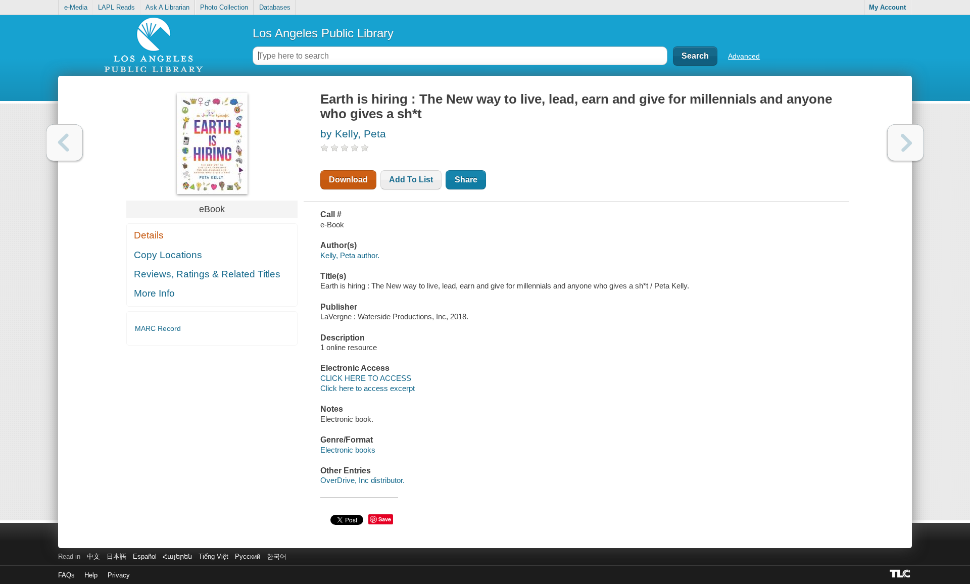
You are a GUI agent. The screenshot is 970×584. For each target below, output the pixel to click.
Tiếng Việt (213, 556)
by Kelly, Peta (353, 133)
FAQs (66, 575)
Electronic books (347, 450)
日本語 (116, 556)
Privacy (119, 575)
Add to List (411, 179)
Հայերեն (177, 556)
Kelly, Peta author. (349, 255)
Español (145, 556)
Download (348, 179)
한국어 (276, 556)
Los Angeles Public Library (323, 33)
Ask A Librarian (167, 7)
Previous (64, 142)
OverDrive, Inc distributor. (362, 480)
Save (384, 519)
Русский (247, 556)
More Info (154, 293)
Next (905, 142)
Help (91, 575)
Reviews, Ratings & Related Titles (207, 274)
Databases (274, 7)
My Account (887, 7)
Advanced (744, 56)
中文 (93, 556)
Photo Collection (224, 7)
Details (149, 235)
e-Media (75, 7)
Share (466, 179)
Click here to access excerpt (367, 388)
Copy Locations (168, 255)
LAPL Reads (116, 7)
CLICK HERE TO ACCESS (365, 378)
